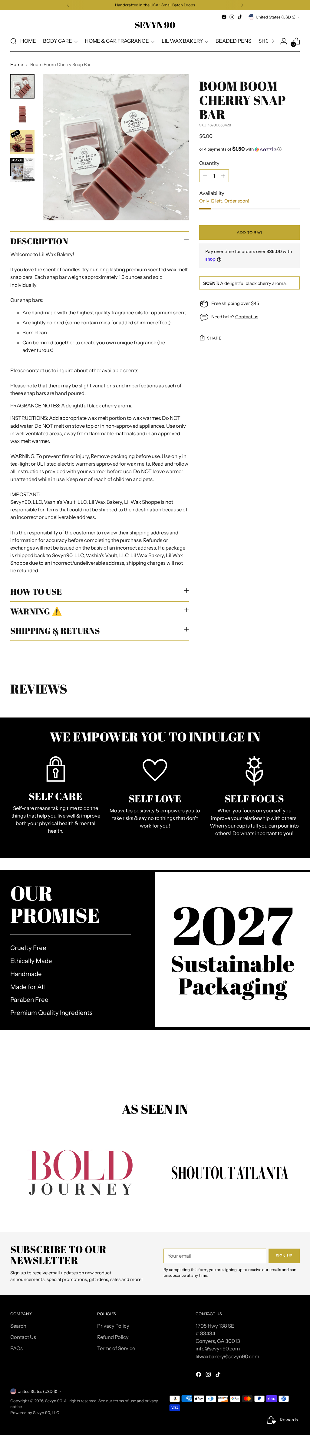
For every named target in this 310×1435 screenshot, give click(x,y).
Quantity (209, 163)
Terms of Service (116, 1348)
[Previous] (68, 5)
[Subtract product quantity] (205, 176)
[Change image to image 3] (22, 142)
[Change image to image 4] (22, 170)
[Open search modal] (14, 41)
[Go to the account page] (284, 41)
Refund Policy (113, 1337)
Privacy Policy (113, 1326)
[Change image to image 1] (22, 86)
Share (214, 338)
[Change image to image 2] (22, 114)
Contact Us (23, 1337)
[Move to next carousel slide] (294, 1069)
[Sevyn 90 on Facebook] (224, 17)
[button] (249, 149)
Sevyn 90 (53, 1400)
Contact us (246, 316)
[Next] (242, 5)
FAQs (16, 1348)
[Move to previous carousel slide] (280, 1069)
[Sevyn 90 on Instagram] (232, 17)
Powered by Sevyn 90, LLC (34, 1412)
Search (18, 1326)
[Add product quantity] (223, 176)
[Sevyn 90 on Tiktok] (239, 17)
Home (16, 64)
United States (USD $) (275, 17)
